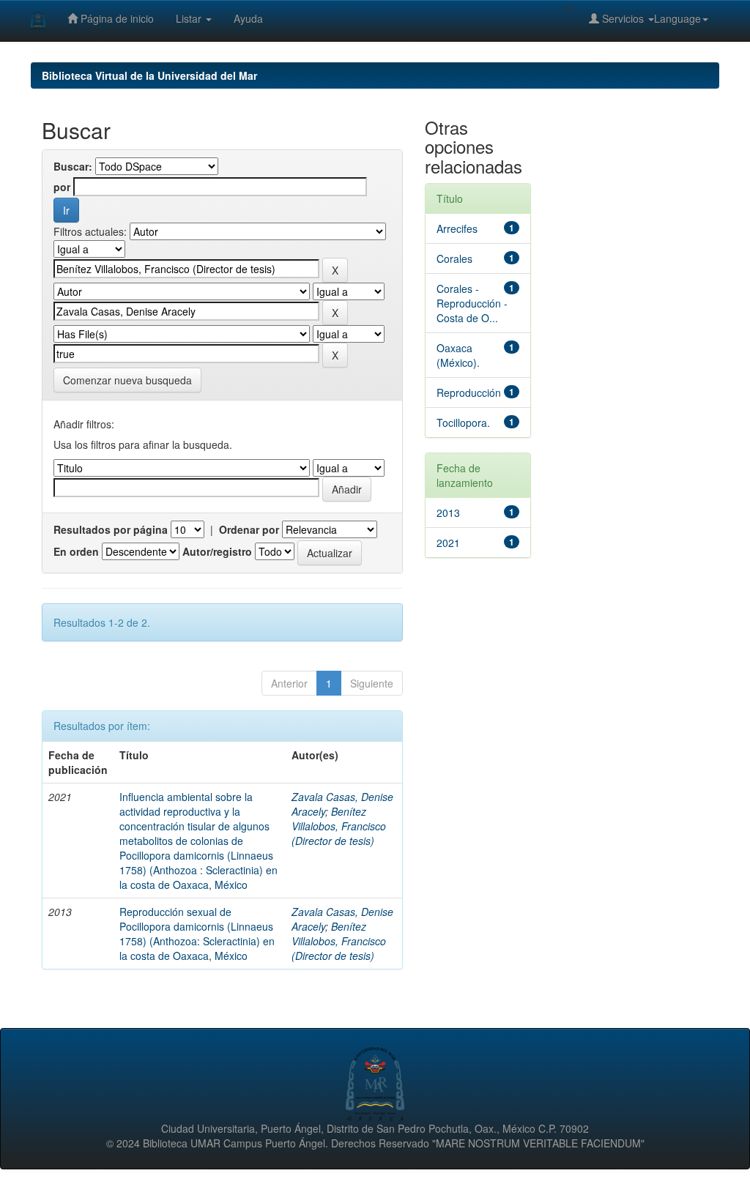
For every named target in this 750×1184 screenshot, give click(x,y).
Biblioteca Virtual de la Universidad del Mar (149, 75)
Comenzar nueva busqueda (127, 380)
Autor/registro (217, 551)
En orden (76, 551)
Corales (454, 258)
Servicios (623, 18)
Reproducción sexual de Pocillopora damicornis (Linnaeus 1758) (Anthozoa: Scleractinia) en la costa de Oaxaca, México (197, 933)
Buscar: (72, 166)
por (61, 186)
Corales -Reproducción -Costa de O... (472, 303)
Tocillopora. (463, 422)
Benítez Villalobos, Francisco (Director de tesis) (339, 826)
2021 (448, 542)
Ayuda (248, 18)
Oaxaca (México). (458, 355)
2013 (448, 512)
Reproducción (469, 392)
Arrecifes (457, 228)
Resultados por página (110, 529)
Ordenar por (249, 529)
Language (677, 18)
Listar (190, 18)
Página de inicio (116, 18)
